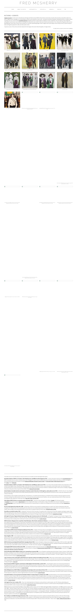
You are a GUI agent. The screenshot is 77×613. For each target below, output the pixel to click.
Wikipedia (14, 482)
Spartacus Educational (18, 549)
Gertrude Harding (50, 481)
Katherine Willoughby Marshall (31, 481)
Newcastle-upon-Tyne (51, 546)
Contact (59, 9)
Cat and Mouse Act (67, 478)
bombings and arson (23, 20)
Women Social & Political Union (43, 548)
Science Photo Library (21, 555)
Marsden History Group (51, 509)
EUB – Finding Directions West (63, 598)
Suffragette (32, 9)
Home (12, 9)
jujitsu (7, 482)
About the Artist (21, 9)
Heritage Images (54, 540)
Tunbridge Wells (9, 503)
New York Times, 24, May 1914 (31, 498)
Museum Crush (47, 533)
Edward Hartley (58, 548)
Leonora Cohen (41, 481)
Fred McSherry (38, 3)
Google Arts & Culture (57, 514)
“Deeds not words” (8, 17)
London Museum (43, 518)
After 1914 (42, 9)
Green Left (15, 561)
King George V (22, 501)
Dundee (52, 500)
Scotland (7, 501)
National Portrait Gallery (34, 488)
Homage (51, 9)
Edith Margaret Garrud (58, 481)
